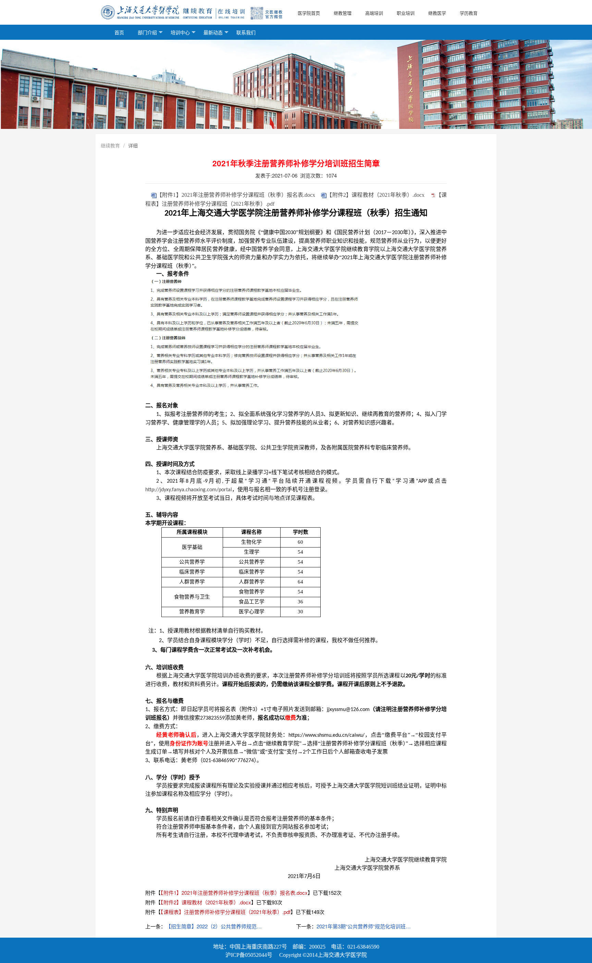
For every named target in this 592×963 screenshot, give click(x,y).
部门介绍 (147, 32)
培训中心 (180, 32)
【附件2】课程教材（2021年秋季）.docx (375, 195)
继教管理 (343, 13)
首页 (119, 32)
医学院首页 (309, 13)
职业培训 (406, 13)
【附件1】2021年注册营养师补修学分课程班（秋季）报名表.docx (236, 195)
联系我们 (246, 32)
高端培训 (374, 13)
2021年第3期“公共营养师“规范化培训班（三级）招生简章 (366, 926)
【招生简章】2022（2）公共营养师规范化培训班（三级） (215, 926)
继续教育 (110, 145)
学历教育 (469, 13)
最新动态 (213, 32)
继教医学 (437, 13)
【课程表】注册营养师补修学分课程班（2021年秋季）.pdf (226, 911)
